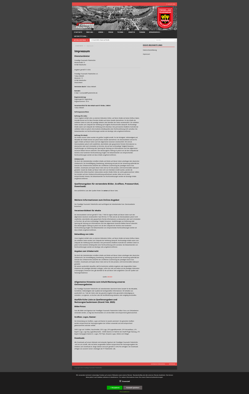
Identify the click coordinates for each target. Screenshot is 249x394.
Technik (120, 32)
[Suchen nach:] (165, 40)
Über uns (89, 32)
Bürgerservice (154, 32)
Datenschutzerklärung (150, 50)
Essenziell (126, 381)
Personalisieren (124, 392)
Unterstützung (80, 36)
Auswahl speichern (132, 387)
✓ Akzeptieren (115, 387)
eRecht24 (109, 277)
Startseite (78, 32)
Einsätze (131, 32)
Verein (100, 32)
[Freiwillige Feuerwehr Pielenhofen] (124, 29)
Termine (142, 32)
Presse (110, 32)
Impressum (146, 54)
